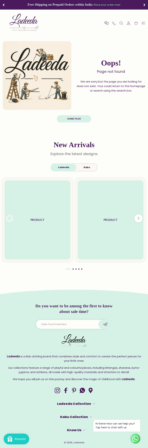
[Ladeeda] (24, 23)
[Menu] (143, 23)
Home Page (74, 118)
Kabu (87, 167)
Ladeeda (63, 167)
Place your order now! (106, 4)
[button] (3, 4)
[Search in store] (121, 23)
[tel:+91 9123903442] (113, 23)
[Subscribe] (105, 324)
